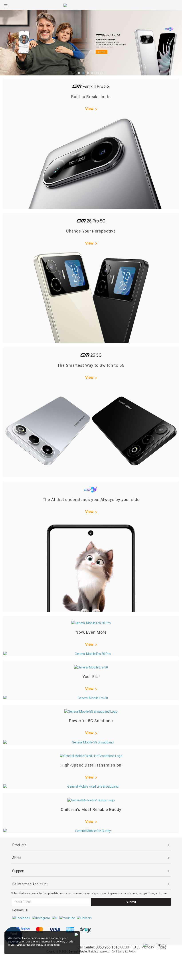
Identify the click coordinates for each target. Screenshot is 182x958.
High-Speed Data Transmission (91, 765)
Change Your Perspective (91, 231)
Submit (131, 902)
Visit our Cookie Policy (30, 945)
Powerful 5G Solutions (91, 720)
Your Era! (91, 676)
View (89, 108)
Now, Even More (91, 632)
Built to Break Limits (91, 96)
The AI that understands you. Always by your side (91, 499)
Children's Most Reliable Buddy (91, 809)
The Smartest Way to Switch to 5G (91, 365)
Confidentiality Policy (123, 951)
